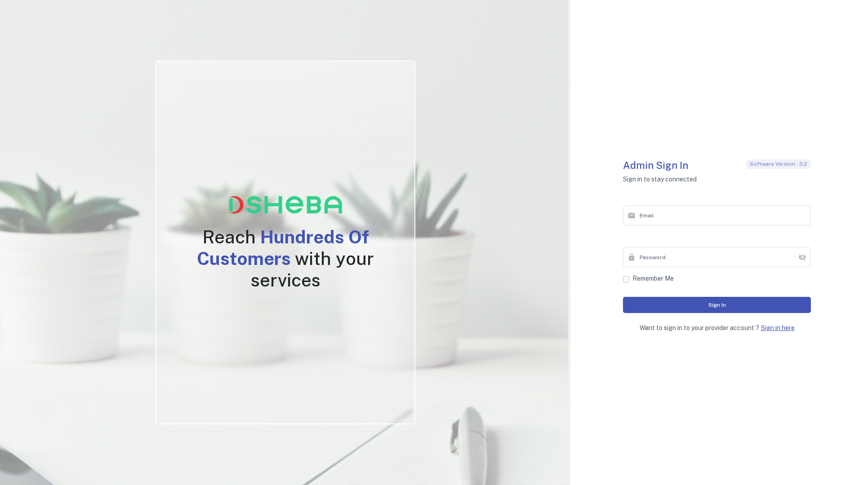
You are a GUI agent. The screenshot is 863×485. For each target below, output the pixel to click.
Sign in (717, 305)
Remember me (653, 278)
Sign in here (778, 327)
